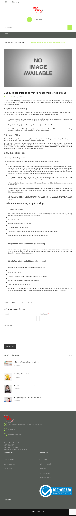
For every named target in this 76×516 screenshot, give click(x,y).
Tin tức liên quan (11, 355)
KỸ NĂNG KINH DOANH (19, 42)
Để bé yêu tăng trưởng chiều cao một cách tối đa (28, 397)
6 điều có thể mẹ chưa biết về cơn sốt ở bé (26, 362)
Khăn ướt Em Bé (9, 459)
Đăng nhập (15, 2)
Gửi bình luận (10, 346)
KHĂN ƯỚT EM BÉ (45, 464)
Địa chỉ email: (44, 314)
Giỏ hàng (37, 17)
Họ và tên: (7, 314)
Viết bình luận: (8, 325)
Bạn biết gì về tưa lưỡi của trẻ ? (23, 374)
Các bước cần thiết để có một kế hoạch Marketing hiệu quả (35, 92)
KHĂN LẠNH (43, 468)
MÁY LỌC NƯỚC (44, 473)
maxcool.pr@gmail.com (14, 434)
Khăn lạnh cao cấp (9, 464)
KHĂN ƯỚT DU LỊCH (45, 478)
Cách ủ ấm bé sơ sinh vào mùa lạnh (24, 386)
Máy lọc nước (8, 468)
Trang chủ (7, 42)
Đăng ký (7, 2)
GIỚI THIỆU (43, 459)
